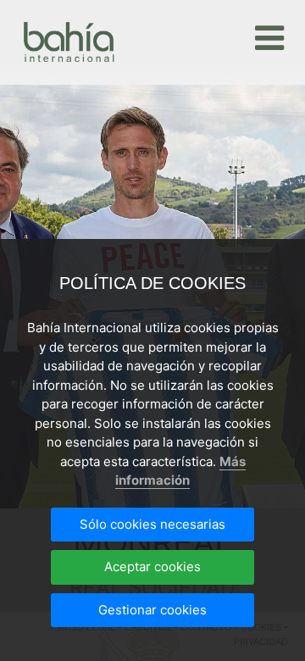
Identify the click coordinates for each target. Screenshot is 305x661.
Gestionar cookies (152, 610)
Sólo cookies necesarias (152, 524)
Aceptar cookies (152, 566)
